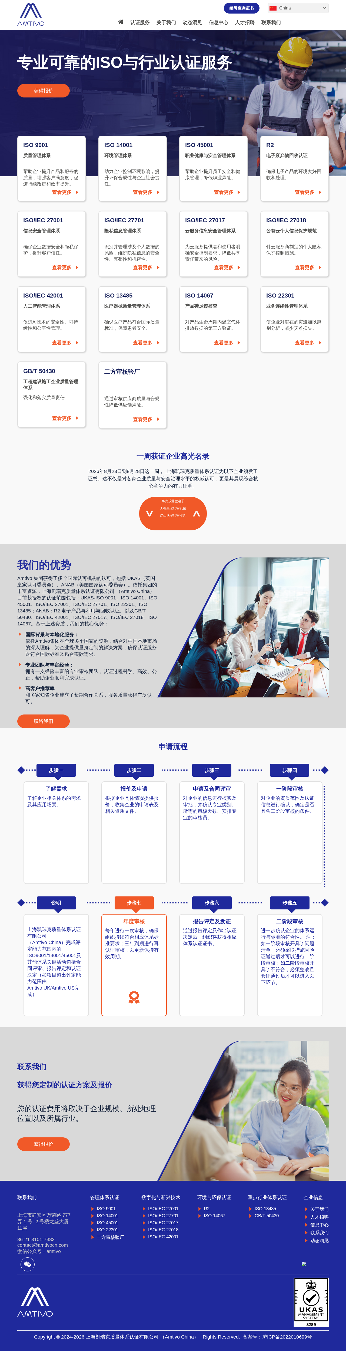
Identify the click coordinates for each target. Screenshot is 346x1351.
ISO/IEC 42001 (163, 1236)
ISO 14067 (214, 1215)
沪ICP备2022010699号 (287, 1337)
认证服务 (140, 22)
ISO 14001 (107, 1215)
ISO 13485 (265, 1208)
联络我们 (43, 721)
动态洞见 (192, 22)
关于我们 (166, 22)
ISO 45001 (107, 1222)
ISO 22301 (107, 1229)
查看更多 (62, 192)
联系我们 (271, 22)
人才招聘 (245, 22)
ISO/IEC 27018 (163, 1229)
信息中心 (218, 22)
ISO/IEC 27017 (163, 1222)
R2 (206, 1208)
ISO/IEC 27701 (163, 1215)
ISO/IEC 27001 (163, 1208)
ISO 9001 (106, 1208)
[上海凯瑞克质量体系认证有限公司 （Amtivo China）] (30, 15)
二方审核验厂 (110, 1237)
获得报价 (43, 90)
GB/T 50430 (267, 1215)
